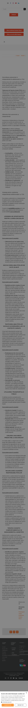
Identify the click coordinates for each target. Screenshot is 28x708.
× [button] (26, 693)
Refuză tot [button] (21, 705)
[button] (14, 702)
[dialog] (14, 699)
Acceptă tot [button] (7, 705)
